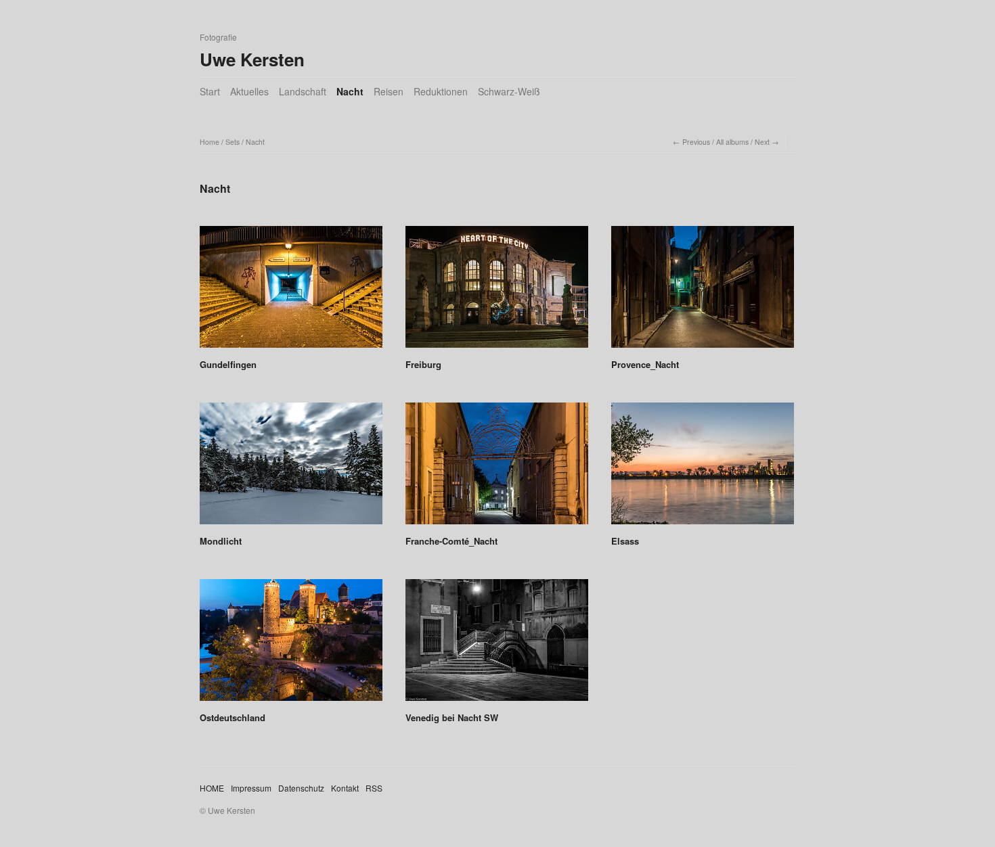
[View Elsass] (702, 468)
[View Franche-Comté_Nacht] (496, 468)
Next (762, 142)
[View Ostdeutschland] (291, 644)
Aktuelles (249, 91)
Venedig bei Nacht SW (451, 717)
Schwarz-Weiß (509, 91)
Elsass (625, 540)
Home (209, 142)
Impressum (251, 788)
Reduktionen (441, 91)
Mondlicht (221, 540)
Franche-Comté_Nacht (451, 540)
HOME (212, 788)
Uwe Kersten (252, 59)
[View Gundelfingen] (291, 291)
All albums (732, 142)
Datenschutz (301, 788)
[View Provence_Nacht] (702, 291)
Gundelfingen (228, 364)
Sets (232, 142)
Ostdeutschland (232, 717)
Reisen (388, 91)
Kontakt (345, 788)
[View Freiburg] (496, 291)
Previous (696, 142)
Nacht (349, 91)
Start (210, 91)
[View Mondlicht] (291, 468)
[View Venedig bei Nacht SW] (496, 644)
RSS (374, 788)
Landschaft (302, 91)
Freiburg (423, 364)
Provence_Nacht (645, 364)
